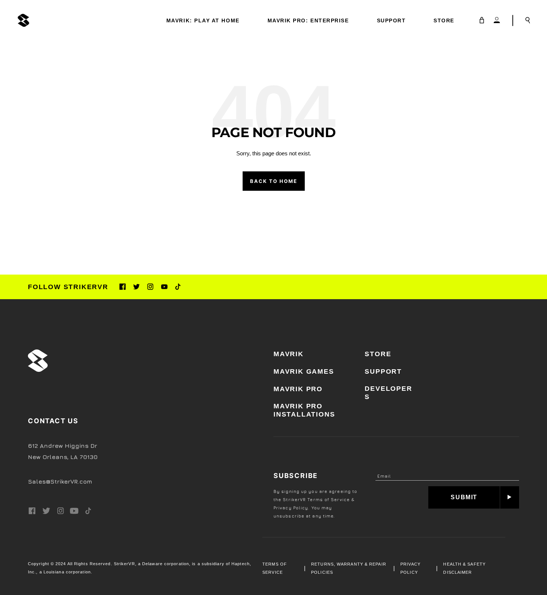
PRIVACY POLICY (410, 568)
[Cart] (482, 20)
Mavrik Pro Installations (304, 410)
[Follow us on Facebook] (122, 287)
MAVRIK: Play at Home (203, 20)
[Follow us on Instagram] (150, 287)
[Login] (496, 20)
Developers (388, 393)
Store (378, 354)
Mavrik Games (304, 371)
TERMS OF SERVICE (274, 568)
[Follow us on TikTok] (178, 287)
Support (383, 371)
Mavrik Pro (298, 389)
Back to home (273, 181)
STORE (444, 20)
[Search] (527, 20)
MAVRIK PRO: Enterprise (308, 20)
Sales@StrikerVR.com (60, 481)
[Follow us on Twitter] (136, 287)
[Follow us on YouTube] (164, 287)
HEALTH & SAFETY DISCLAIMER (464, 568)
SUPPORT (391, 20)
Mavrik (289, 354)
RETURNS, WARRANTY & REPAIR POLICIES (348, 568)
